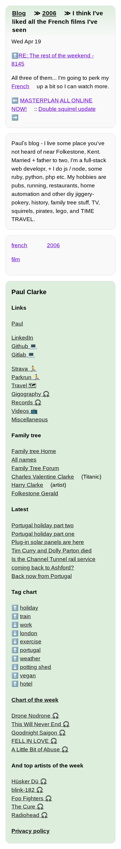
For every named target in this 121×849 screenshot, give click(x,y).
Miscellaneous (29, 419)
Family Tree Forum (35, 468)
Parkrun (21, 377)
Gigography (26, 394)
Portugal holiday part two (42, 525)
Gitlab (18, 355)
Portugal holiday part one (43, 534)
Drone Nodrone (31, 716)
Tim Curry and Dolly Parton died (51, 551)
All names (23, 460)
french (19, 245)
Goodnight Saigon (34, 733)
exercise (30, 641)
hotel (26, 684)
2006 (49, 13)
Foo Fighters (27, 798)
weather (30, 658)
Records (22, 402)
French (20, 86)
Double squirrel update (67, 109)
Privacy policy (30, 831)
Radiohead (25, 815)
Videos (20, 411)
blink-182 (23, 790)
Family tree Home (33, 451)
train (25, 616)
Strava (19, 369)
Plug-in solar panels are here (47, 542)
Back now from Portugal (41, 576)
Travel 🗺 (23, 385)
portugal (30, 650)
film (15, 259)
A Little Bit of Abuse (35, 749)
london (28, 633)
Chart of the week (34, 700)
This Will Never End (36, 724)
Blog (19, 13)
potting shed (35, 667)
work (26, 625)
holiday (29, 608)
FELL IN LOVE (30, 741)
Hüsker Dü (24, 781)
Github (19, 346)
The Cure (23, 807)
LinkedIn (22, 338)
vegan (28, 675)
